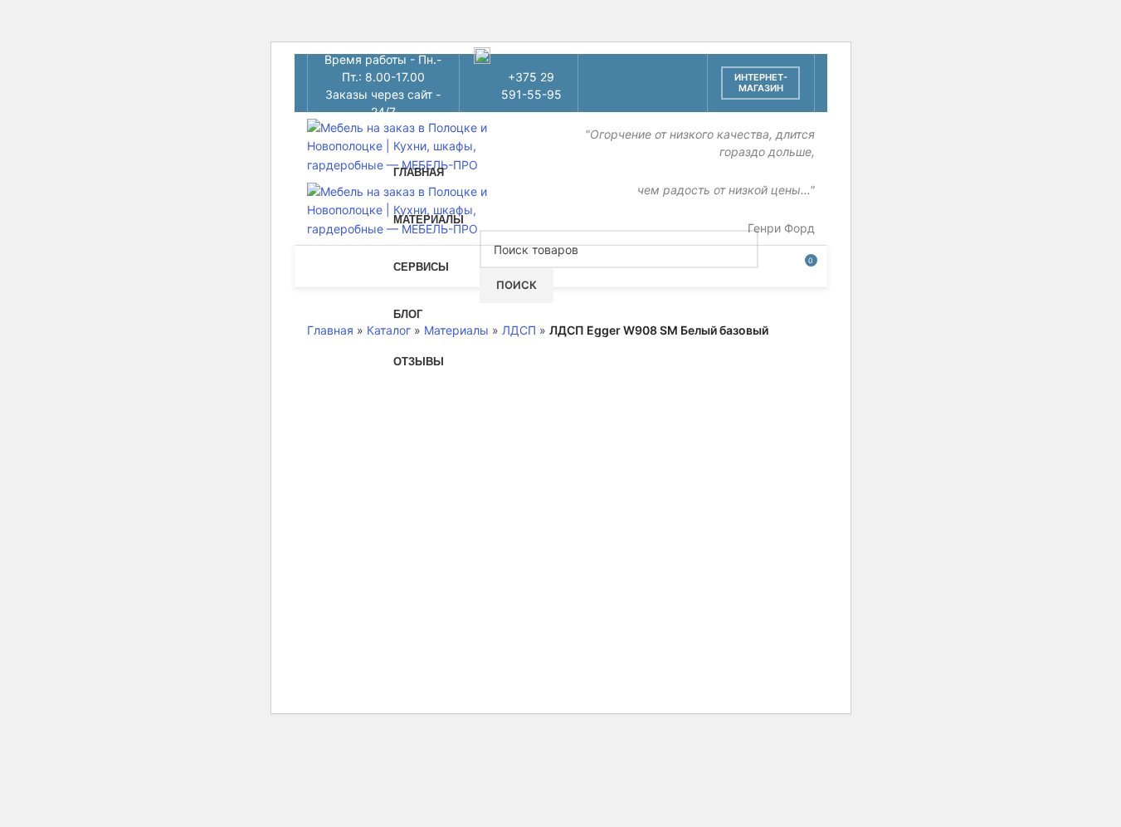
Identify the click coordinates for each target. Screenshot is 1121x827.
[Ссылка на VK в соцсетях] (621, 95)
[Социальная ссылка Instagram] (621, 70)
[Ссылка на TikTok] (642, 95)
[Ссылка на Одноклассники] (663, 70)
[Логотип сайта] (415, 145)
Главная (330, 330)
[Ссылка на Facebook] (600, 70)
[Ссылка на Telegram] (663, 95)
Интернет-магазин (760, 82)
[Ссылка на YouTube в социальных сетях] (642, 70)
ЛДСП (519, 330)
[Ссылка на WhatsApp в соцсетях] (684, 70)
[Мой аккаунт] (773, 266)
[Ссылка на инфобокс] (518, 83)
